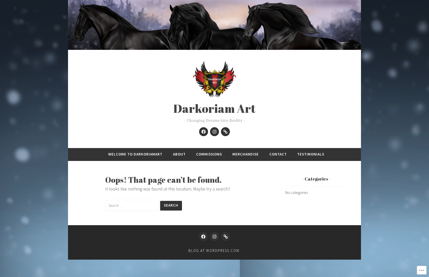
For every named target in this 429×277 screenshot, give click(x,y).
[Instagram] (214, 131)
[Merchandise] (225, 131)
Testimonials (310, 154)
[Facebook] (203, 131)
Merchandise (245, 154)
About (179, 154)
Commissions (209, 154)
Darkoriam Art (214, 108)
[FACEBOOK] (203, 236)
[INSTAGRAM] (214, 236)
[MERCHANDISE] (225, 236)
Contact (278, 154)
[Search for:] (132, 205)
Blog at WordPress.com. (214, 250)
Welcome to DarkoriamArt (135, 154)
